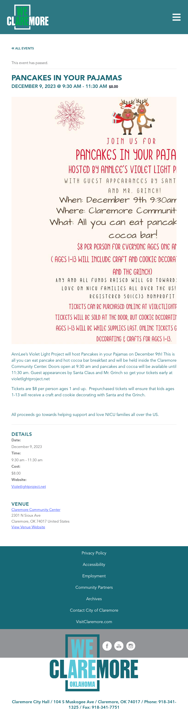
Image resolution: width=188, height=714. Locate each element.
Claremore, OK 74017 (119, 702)
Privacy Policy (94, 553)
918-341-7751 (106, 708)
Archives (94, 599)
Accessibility (94, 565)
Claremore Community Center (35, 510)
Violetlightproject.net (28, 487)
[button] (176, 17)
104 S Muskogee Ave (73, 702)
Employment (94, 576)
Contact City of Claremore (94, 610)
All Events (24, 48)
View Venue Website (28, 527)
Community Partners (94, 588)
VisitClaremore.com (94, 622)
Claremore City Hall (31, 702)
